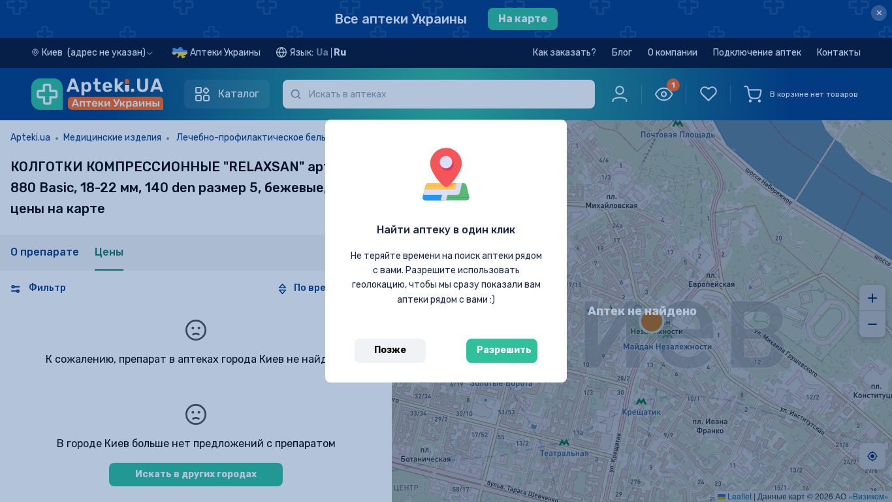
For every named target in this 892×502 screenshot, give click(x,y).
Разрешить (504, 350)
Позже (390, 350)
